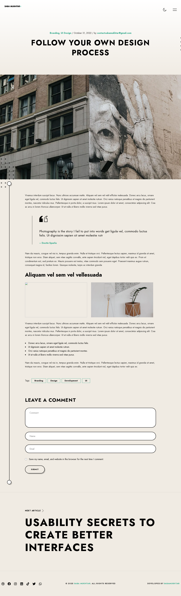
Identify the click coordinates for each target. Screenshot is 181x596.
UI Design (66, 33)
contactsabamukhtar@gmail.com (114, 33)
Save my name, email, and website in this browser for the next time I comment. (66, 459)
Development (71, 380)
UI (86, 380)
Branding (54, 33)
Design (53, 380)
